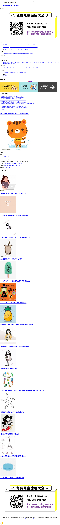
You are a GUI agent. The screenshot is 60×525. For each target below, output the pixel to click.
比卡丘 (15, 62)
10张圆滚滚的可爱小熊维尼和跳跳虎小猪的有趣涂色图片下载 (13, 106)
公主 (25, 57)
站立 (8, 156)
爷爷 (16, 57)
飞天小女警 (48, 62)
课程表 (24, 72)
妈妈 (12, 57)
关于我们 (5, 75)
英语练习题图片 (26, 47)
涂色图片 (7, 49)
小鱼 (8, 67)
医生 (27, 57)
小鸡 (32, 67)
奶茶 (4, 72)
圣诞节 (30, 53)
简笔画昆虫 (28, 44)
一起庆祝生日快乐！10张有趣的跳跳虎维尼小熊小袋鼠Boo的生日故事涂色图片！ (17, 103)
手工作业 (26, 49)
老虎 (28, 67)
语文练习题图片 (13, 47)
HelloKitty (10, 63)
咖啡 (6, 72)
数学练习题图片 (19, 47)
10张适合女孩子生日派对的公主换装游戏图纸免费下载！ (12, 97)
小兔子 (19, 67)
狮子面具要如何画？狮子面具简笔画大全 (12, 165)
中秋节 (12, 53)
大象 (24, 67)
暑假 (8, 72)
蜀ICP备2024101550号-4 (30, 518)
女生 (4, 57)
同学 (10, 57)
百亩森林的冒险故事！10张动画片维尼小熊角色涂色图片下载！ (13, 102)
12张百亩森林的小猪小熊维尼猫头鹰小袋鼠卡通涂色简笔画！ (13, 104)
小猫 (4, 67)
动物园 (36, 67)
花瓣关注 (30, 81)
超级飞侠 (9, 62)
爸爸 (14, 57)
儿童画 (12, 72)
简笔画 (4, 44)
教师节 (18, 53)
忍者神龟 (39, 62)
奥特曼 (12, 62)
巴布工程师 (35, 62)
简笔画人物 (8, 44)
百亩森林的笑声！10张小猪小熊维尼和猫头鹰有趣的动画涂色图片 (14, 107)
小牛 (10, 67)
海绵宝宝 (19, 62)
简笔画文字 (23, 44)
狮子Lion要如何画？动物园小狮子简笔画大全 (13, 163)
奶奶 (18, 57)
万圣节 (21, 53)
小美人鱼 (31, 62)
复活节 (24, 53)
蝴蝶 (34, 67)
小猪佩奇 (27, 62)
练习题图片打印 (6, 47)
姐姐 (21, 57)
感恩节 (9, 53)
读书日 (33, 53)
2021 (4, 53)
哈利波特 (43, 62)
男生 (6, 57)
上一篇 (5, 167)
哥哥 (23, 57)
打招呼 (5, 156)
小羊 (16, 67)
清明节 (6, 53)
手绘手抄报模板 (20, 49)
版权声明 (6, 74)
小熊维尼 (23, 62)
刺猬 (12, 67)
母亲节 (27, 53)
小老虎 (1, 156)
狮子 (26, 67)
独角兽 (13, 63)
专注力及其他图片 (34, 47)
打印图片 (2, 167)
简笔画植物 (18, 44)
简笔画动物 (13, 44)
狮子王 (56, 62)
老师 (8, 57)
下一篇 (9, 167)
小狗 (6, 67)
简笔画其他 (32, 44)
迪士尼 (6, 63)
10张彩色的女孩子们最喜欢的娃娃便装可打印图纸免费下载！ (13, 100)
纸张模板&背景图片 (13, 49)
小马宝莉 (52, 62)
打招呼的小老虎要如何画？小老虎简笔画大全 (14, 114)
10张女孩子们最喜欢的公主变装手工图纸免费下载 (10, 98)
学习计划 (21, 72)
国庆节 (15, 53)
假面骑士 (5, 62)
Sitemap (4, 76)
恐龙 (14, 67)
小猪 (21, 67)
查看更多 (2, 109)
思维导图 (17, 72)
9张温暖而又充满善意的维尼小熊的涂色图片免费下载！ (11, 101)
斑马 (30, 67)
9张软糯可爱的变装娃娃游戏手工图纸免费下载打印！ (11, 96)
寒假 (10, 72)
